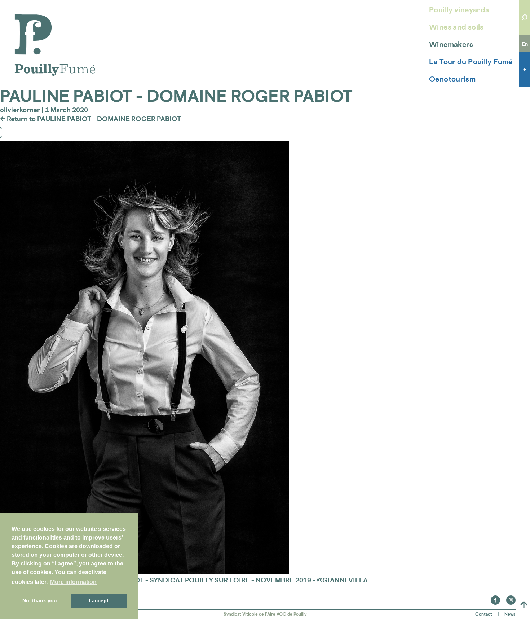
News (510, 614)
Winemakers (451, 44)
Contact (483, 614)
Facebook (495, 597)
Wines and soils (456, 27)
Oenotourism (452, 79)
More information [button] (73, 582)
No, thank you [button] (39, 600)
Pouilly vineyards (459, 9)
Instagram (511, 597)
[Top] (524, 604)
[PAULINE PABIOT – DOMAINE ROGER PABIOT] (144, 571)
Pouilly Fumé (34, 19)
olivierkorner (20, 110)
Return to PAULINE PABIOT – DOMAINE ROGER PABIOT (90, 119)
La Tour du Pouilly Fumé (471, 61)
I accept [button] (99, 600)
